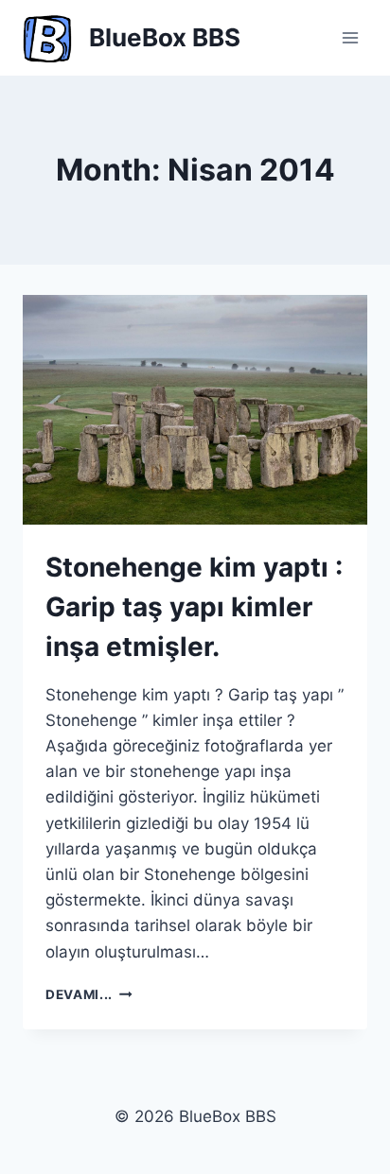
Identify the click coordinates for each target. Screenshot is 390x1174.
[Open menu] (349, 37)
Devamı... (89, 994)
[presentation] (195, 410)
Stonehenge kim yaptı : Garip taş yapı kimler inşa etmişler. (194, 607)
